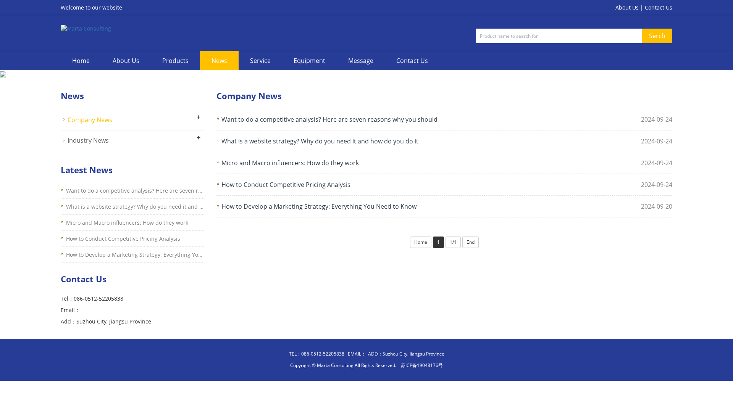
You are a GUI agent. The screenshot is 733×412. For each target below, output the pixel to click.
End (471, 242)
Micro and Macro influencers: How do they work (290, 163)
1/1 (453, 242)
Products (175, 60)
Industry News (88, 140)
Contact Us (658, 7)
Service (260, 60)
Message (360, 60)
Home (81, 60)
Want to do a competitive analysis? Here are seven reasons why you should (329, 119)
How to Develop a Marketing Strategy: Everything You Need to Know (319, 206)
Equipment (309, 60)
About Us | (630, 7)
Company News (90, 120)
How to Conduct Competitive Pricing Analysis (285, 184)
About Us (126, 60)
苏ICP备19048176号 (422, 365)
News (219, 60)
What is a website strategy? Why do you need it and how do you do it (319, 141)
